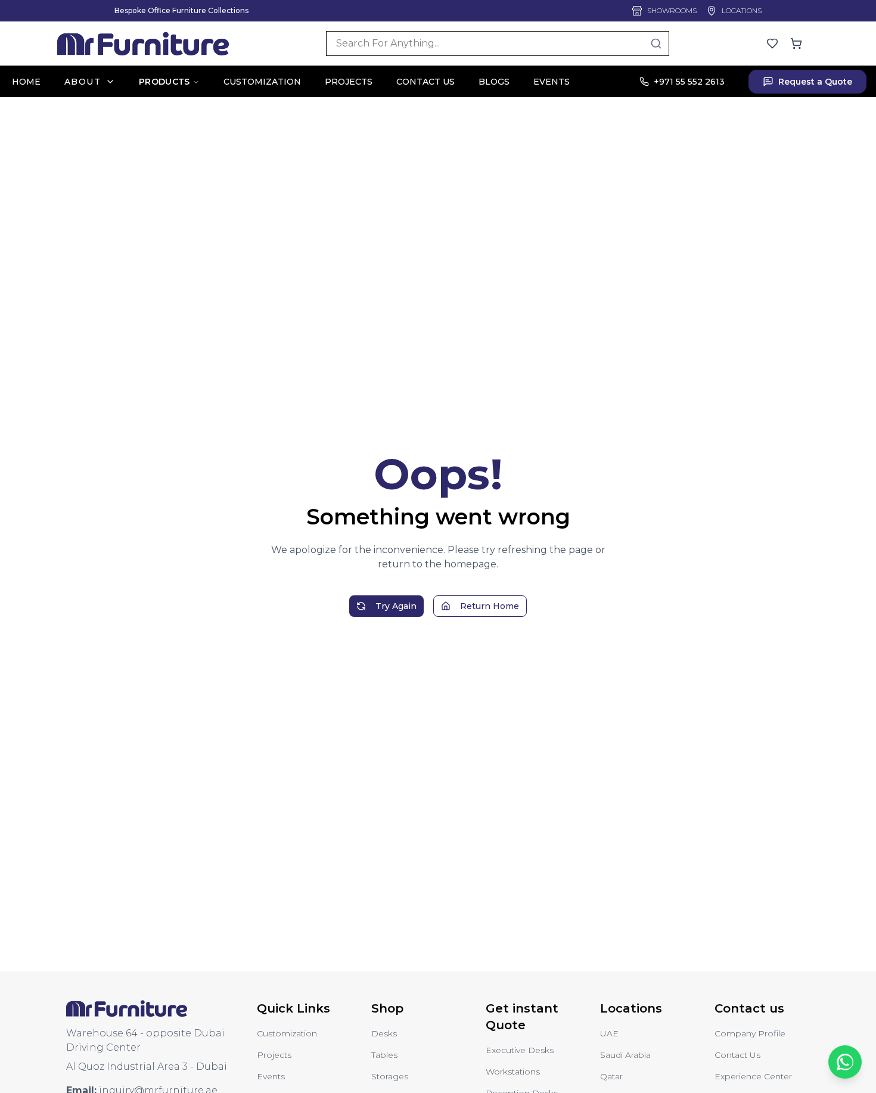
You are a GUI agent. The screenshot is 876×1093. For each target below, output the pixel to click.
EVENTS (551, 81)
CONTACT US (425, 81)
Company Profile (750, 1033)
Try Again (396, 606)
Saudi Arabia (625, 1054)
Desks (384, 1033)
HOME (26, 81)
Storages (389, 1076)
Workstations (513, 1071)
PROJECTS (348, 81)
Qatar (611, 1076)
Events (271, 1076)
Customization (287, 1033)
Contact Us (737, 1054)
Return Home (489, 606)
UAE (609, 1033)
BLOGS (494, 81)
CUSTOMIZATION (262, 81)
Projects (274, 1054)
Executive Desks (520, 1050)
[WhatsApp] (845, 1062)
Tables (384, 1054)
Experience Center (753, 1076)
